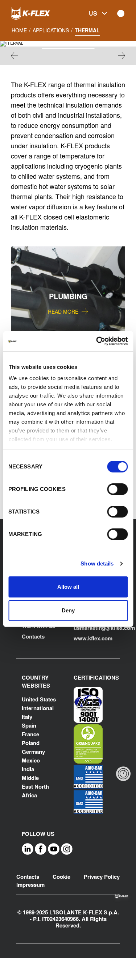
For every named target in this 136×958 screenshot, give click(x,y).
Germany (33, 752)
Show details (97, 563)
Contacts (33, 636)
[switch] (117, 489)
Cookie (61, 877)
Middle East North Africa (35, 786)
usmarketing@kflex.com (104, 628)
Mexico (31, 760)
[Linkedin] (27, 848)
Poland (31, 743)
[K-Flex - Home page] (40, 13)
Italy (27, 717)
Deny (68, 610)
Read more (63, 311)
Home (19, 30)
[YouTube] (53, 848)
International (38, 708)
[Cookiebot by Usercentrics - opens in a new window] (97, 341)
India (28, 769)
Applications (51, 30)
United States (39, 699)
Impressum (30, 885)
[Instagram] (67, 848)
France (30, 734)
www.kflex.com (93, 638)
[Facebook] (40, 848)
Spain (29, 725)
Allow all (68, 587)
